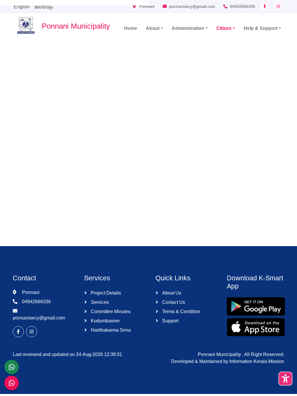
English (22, 6)
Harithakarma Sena (110, 330)
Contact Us (173, 302)
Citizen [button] (223, 28)
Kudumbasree (105, 320)
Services (99, 302)
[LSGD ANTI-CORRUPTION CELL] (11, 367)
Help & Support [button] (261, 28)
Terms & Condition (180, 311)
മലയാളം (43, 6)
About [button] (153, 28)
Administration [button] (188, 28)
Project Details (105, 292)
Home (130, 28)
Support (169, 320)
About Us (171, 292)
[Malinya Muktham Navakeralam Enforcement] (11, 383)
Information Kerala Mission (256, 361)
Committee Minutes (110, 311)
